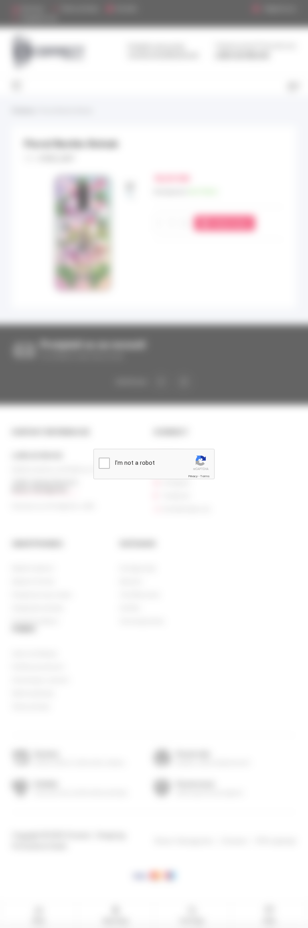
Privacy (193, 476)
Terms (205, 476)
